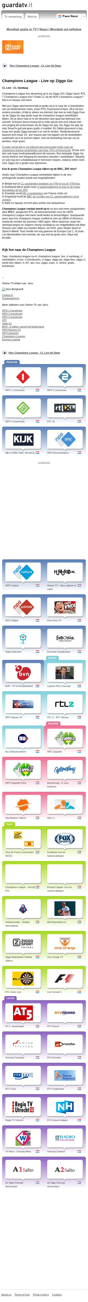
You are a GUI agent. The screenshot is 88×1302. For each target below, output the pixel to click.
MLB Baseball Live (56, 922)
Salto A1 (7, 323)
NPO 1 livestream (12, 310)
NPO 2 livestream (12, 313)
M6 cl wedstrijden (33, 193)
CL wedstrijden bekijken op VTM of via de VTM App (50, 183)
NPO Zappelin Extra (15, 783)
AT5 (4, 320)
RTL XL (51, 421)
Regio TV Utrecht (14, 1120)
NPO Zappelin (10, 333)
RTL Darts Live (13, 992)
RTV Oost (10, 1089)
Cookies (57, 1294)
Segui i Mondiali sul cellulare (60, 29)
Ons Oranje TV (55, 957)
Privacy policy (41, 1294)
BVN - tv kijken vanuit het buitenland (23, 326)
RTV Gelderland (55, 1089)
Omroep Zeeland (56, 1151)
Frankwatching (10, 298)
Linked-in (7, 295)
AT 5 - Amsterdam (14, 1026)
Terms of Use (22, 1294)
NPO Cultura (12, 585)
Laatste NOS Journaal (58, 686)
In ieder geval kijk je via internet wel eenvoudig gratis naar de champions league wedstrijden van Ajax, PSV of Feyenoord (37, 149)
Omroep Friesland (14, 1057)
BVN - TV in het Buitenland (19, 686)
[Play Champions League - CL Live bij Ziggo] (12, 46)
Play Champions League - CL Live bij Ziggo (34, 352)
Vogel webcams (13, 651)
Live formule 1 (54, 992)
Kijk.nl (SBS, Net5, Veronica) (20, 453)
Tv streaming (13, 16)
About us (6, 1294)
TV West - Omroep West (18, 1151)
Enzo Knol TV (54, 620)
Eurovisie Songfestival (58, 651)
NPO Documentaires (58, 453)
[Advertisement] (44, 510)
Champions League (13, 336)
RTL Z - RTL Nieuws (58, 717)
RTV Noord (53, 1026)
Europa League (11, 339)
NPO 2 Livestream (56, 390)
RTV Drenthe (54, 1057)
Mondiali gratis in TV (22, 29)
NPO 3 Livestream (15, 421)
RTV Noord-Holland (57, 1120)
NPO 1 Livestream (15, 390)
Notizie (32, 16)
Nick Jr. (51, 818)
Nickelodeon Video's (15, 818)
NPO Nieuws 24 (11, 329)
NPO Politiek (11, 620)
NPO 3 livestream (12, 317)
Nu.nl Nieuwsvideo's (15, 751)
